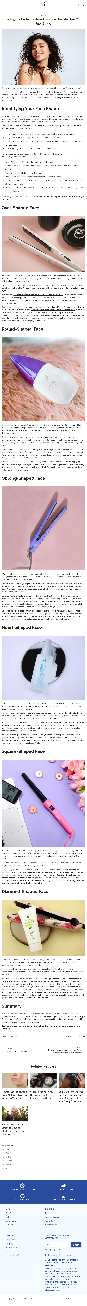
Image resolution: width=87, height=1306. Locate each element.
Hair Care (9, 1225)
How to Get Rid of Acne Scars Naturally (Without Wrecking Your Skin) (15, 1095)
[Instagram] (55, 1250)
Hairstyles (13, 1036)
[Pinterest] (79, 1036)
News (43, 15)
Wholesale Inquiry (52, 1225)
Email (8, 1251)
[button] (82, 5)
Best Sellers (11, 1213)
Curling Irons (11, 1221)
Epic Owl (77, 1298)
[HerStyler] (43, 5)
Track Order (11, 1240)
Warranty (49, 1221)
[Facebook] (75, 1036)
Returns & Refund (13, 1247)
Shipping (9, 1244)
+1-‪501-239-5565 (13, 1255)
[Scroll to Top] (82, 1301)
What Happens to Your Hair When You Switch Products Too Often (42, 1095)
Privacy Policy (65, 1255)
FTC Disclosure (51, 1255)
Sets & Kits (10, 1229)
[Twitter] (84, 1036)
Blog (47, 1213)
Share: (68, 1036)
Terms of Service (52, 1217)
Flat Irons (9, 1217)
